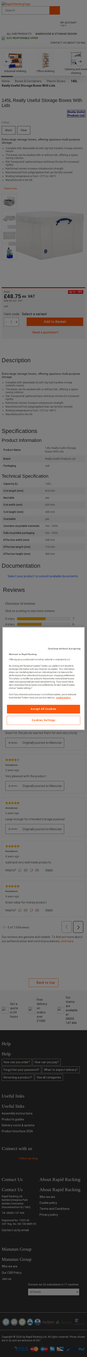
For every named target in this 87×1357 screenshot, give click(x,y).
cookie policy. (63, 698)
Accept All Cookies (43, 709)
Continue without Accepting (64, 649)
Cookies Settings (44, 720)
